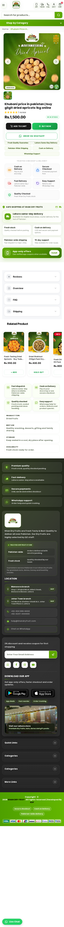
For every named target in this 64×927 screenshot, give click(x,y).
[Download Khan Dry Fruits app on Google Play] (17, 693)
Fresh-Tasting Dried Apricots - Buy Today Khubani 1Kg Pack (13, 357)
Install (54, 253)
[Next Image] (56, 61)
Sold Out (39, 372)
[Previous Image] (8, 61)
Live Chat (14, 921)
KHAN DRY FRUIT (16, 799)
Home (5, 29)
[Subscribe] (53, 654)
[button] (60, 5)
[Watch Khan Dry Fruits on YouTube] (33, 665)
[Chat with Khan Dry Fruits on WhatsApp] (8, 665)
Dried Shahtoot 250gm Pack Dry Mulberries (36, 357)
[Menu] (4, 5)
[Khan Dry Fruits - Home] (16, 4)
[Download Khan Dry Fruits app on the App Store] (43, 693)
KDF (32, 802)
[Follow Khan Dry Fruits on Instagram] (25, 665)
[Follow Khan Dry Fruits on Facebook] (16, 665)
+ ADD (14, 372)
